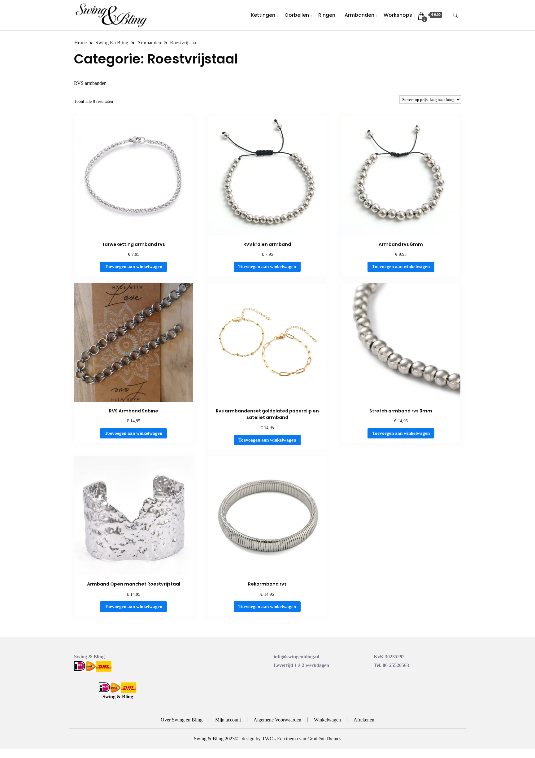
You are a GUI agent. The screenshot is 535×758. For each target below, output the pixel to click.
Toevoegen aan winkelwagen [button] (133, 266)
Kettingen (263, 15)
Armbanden (359, 15)
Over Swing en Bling (181, 719)
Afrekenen (364, 719)
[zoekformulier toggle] (455, 15)
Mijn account (228, 719)
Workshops (398, 15)
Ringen (326, 15)
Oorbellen (297, 15)
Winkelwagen (327, 719)
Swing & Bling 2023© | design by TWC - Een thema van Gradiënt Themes (267, 738)
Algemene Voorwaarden (277, 719)
